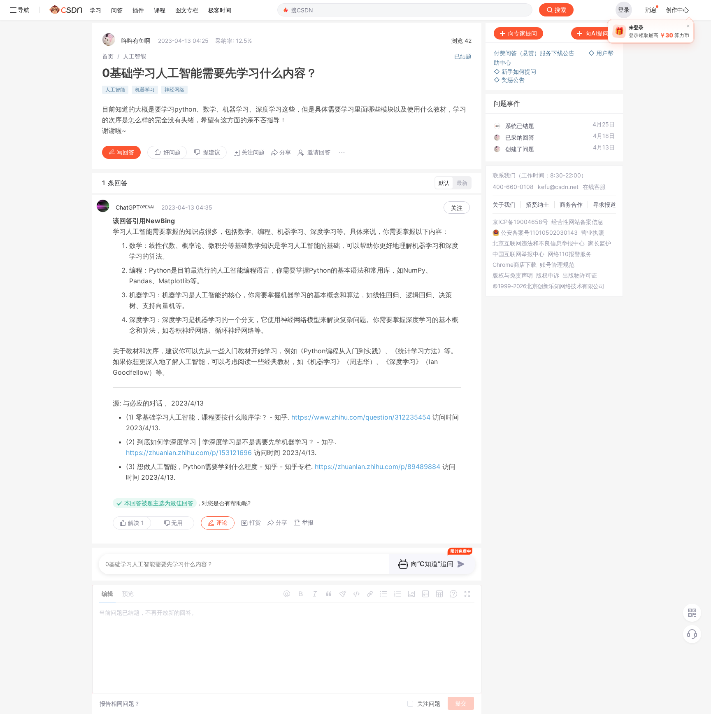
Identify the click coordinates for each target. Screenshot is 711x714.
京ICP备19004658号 (520, 222)
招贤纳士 (537, 204)
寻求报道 (604, 204)
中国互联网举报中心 (518, 254)
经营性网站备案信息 (577, 222)
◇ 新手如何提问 (515, 71)
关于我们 (504, 204)
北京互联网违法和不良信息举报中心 (539, 243)
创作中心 (677, 9)
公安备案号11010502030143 (539, 232)
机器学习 (145, 89)
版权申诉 (547, 275)
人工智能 (134, 56)
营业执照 (592, 232)
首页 (108, 56)
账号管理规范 (557, 264)
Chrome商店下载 (515, 264)
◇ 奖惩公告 (509, 79)
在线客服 (594, 186)
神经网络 (174, 89)
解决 (135, 522)
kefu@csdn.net (558, 186)
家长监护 (599, 243)
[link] (108, 56)
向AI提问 (597, 33)
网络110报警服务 (570, 254)
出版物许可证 (579, 275)
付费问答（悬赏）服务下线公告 (535, 52)
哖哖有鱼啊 (135, 40)
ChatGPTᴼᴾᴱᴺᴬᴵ (134, 207)
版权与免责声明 (513, 275)
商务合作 (571, 204)
